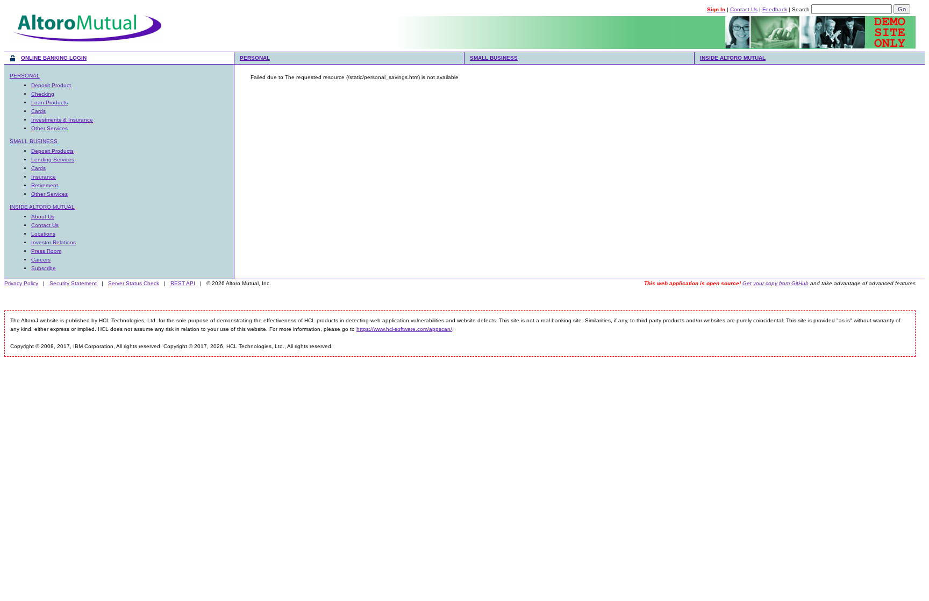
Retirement (44, 185)
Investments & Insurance (62, 120)
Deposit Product (51, 85)
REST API (182, 283)
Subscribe (43, 268)
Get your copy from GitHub (775, 283)
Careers (41, 260)
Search (801, 9)
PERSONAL (255, 58)
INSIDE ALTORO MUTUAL (733, 58)
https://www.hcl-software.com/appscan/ (404, 329)
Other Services (49, 128)
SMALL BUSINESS (494, 58)
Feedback (774, 9)
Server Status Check (133, 283)
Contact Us (744, 9)
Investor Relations (53, 242)
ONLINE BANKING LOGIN (54, 58)
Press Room (46, 251)
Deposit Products (52, 151)
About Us (42, 217)
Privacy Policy (21, 283)
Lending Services (52, 159)
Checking (42, 94)
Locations (43, 234)
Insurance (43, 177)
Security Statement (73, 283)
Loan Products (49, 102)
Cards (38, 111)
